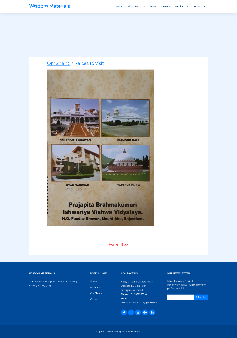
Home (119, 6)
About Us (132, 6)
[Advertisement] (118, 34)
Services (180, 6)
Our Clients (149, 6)
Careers (165, 6)
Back (124, 244)
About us (95, 287)
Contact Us (199, 6)
